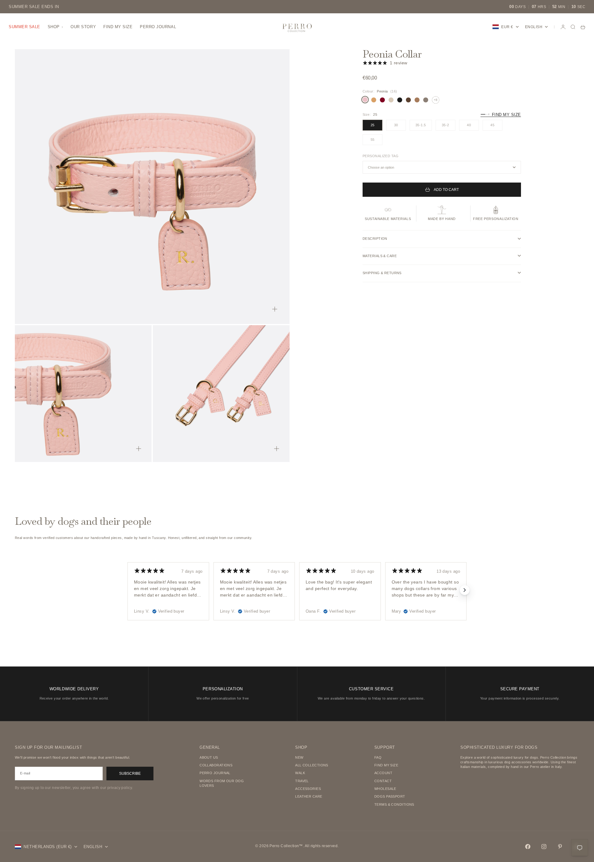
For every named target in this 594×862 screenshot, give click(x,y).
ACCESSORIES (308, 789)
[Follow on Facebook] (528, 846)
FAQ (377, 757)
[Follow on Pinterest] (560, 846)
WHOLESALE (385, 789)
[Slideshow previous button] (129, 590)
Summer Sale (24, 26)
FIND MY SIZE (386, 765)
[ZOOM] (275, 309)
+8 (435, 99)
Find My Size (117, 26)
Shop (54, 26)
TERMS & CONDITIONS (394, 804)
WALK (300, 773)
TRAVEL (302, 781)
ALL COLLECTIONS (311, 765)
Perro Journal (158, 26)
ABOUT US (209, 757)
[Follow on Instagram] (544, 846)
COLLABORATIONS (216, 765)
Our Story (83, 26)
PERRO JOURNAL (215, 773)
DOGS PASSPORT (389, 796)
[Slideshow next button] (465, 590)
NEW (299, 757)
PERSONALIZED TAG (380, 155)
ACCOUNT (383, 773)
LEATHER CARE (308, 796)
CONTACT (383, 781)
